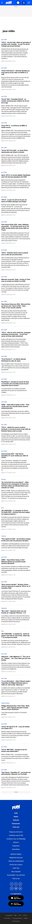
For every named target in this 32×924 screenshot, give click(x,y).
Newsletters (16, 849)
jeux (2, 507)
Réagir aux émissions (16, 832)
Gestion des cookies (16, 864)
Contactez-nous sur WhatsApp (15, 839)
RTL (20, 915)
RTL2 (24, 915)
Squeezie (4, 608)
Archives (16, 842)
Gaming (3, 479)
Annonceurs (16, 921)
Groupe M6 (9, 915)
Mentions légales (16, 854)
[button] (18, 3)
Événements (16, 823)
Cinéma (3, 536)
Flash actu (16, 827)
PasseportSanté (17, 918)
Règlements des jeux (16, 857)
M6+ (15, 915)
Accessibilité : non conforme (16, 875)
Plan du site (16, 878)
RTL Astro (7, 918)
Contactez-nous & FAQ (16, 835)
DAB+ (25, 918)
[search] (29, 3)
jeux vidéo (4, 39)
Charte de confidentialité (16, 861)
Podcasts (16, 820)
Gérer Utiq (16, 868)
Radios (16, 816)
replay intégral (5, 703)
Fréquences (16, 846)
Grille (16, 813)
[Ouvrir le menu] (2, 2)
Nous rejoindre (16, 871)
